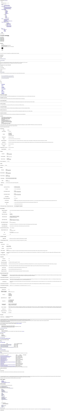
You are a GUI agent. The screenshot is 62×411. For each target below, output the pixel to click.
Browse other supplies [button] (2, 342)
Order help (3, 380)
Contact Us (3, 394)
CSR (2, 395)
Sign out (5, 31)
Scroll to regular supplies (2, 332)
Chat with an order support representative (6, 382)
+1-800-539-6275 (3, 386)
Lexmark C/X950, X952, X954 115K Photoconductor (5, 344)
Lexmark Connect (3, 398)
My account (5, 29)
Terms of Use (3, 406)
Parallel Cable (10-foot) (2, 362)
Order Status (3, 381)
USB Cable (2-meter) (2, 361)
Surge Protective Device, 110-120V (4, 365)
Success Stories (3, 390)
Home (2, 32)
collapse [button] (1, 348)
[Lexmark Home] (5, 0)
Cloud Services (5, 20)
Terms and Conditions (4, 405)
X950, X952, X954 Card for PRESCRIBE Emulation (5, 356)
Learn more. (23, 331)
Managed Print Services (6, 19)
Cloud (6, 15)
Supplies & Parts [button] (3, 6)
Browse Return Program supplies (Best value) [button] (5, 338)
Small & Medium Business (7, 5)
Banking (6, 10)
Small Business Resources (4, 397)
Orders (5, 30)
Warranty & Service (9, 24)
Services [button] (2, 18)
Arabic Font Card (2, 363)
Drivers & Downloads (9, 25)
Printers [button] (2, 4)
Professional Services (6, 21)
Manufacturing (6, 13)
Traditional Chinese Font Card (3, 357)
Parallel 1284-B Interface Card (3, 360)
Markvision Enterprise (9, 26)
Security (6, 16)
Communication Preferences (4, 399)
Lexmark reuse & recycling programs (8, 7)
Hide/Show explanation (19, 323)
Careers (2, 393)
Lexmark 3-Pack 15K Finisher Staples (4, 346)
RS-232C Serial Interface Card (3, 358)
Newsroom (3, 389)
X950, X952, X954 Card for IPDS (3, 355)
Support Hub (8, 23)
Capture (6, 17)
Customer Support (3, 391)
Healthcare (6, 11)
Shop (2, 28)
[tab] (32, 84)
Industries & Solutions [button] (4, 9)
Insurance (6, 12)
